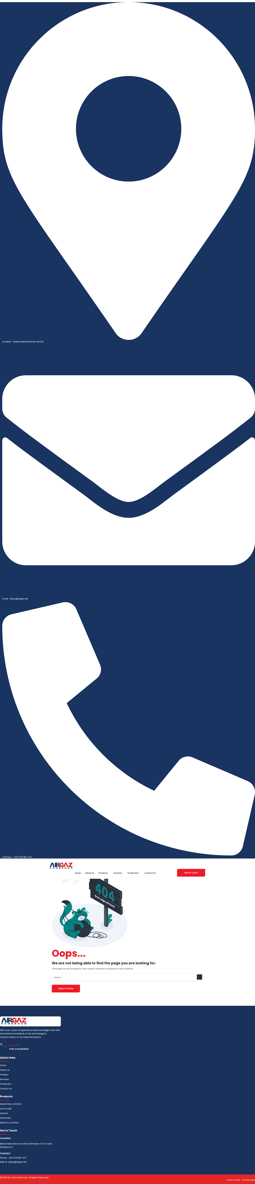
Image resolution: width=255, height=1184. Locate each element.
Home (3, 1065)
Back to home (66, 988)
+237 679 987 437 (17, 1157)
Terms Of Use (233, 1180)
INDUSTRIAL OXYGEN (10, 1104)
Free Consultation (19, 1048)
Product (4, 1074)
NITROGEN (5, 1118)
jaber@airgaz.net (18, 1161)
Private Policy (248, 1180)
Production (5, 1083)
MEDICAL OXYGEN (9, 1122)
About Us (4, 1070)
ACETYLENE (6, 1108)
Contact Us (6, 1088)
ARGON (4, 1113)
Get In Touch (191, 872)
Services (4, 1079)
